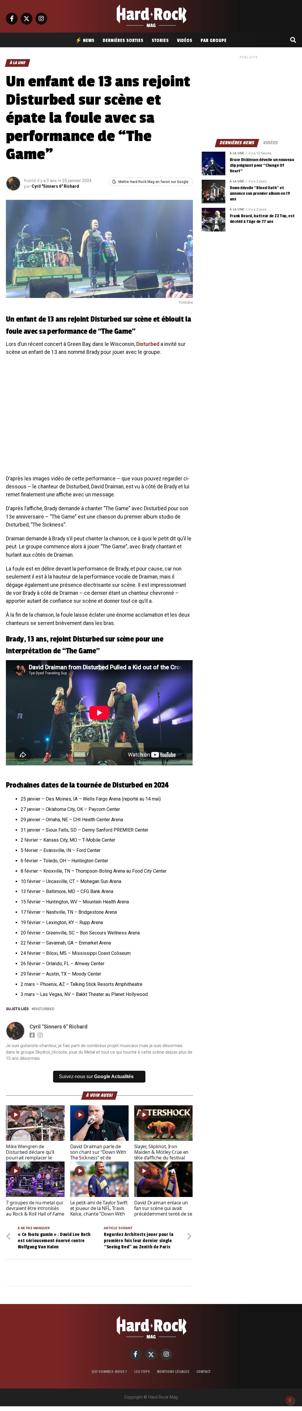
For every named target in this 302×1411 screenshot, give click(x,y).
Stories (160, 40)
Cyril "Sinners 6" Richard (55, 186)
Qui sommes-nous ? (109, 1371)
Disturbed (147, 344)
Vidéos (184, 40)
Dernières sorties (123, 40)
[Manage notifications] (290, 1400)
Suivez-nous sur (96, 1076)
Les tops (142, 1371)
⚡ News (84, 40)
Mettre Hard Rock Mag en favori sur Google (153, 182)
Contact (203, 1371)
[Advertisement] (249, 97)
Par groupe (213, 40)
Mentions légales (173, 1371)
